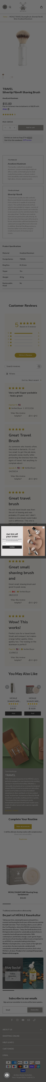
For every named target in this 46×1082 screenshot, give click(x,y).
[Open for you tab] (7, 1075)
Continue (12, 547)
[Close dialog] (43, 527)
